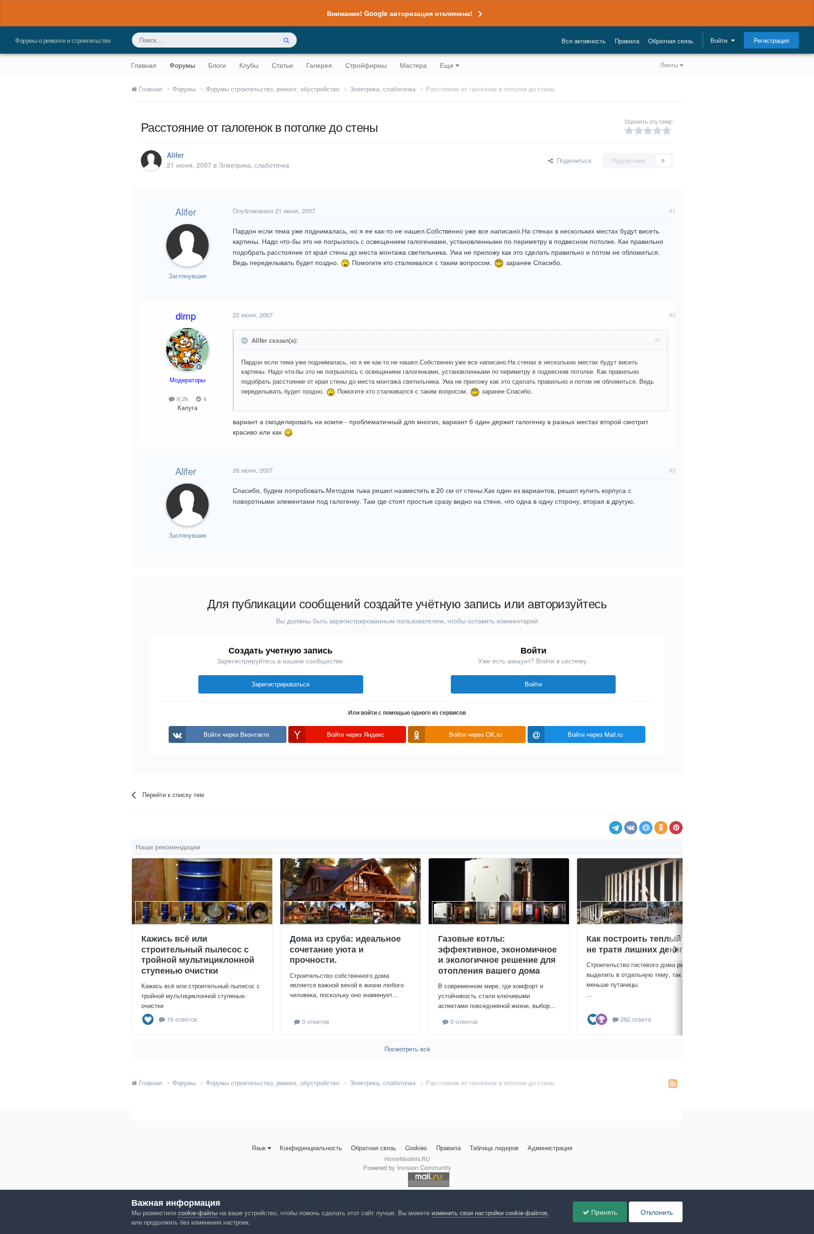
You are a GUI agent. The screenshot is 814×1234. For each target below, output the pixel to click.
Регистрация (771, 40)
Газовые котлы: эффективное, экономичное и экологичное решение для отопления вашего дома (497, 954)
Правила (627, 40)
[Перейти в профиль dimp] (187, 349)
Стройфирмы (366, 65)
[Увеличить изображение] (345, 262)
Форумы (182, 65)
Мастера (413, 65)
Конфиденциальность (311, 1147)
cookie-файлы (198, 1212)
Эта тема (250, 40)
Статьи (282, 65)
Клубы (249, 65)
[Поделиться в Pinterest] (676, 827)
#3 (672, 470)
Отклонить (656, 1212)
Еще (447, 65)
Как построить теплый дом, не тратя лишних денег (644, 943)
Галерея (319, 65)
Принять (603, 1212)
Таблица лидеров (494, 1147)
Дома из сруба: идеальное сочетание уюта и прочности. (345, 949)
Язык (259, 1147)
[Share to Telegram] (615, 827)
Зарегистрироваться (280, 683)
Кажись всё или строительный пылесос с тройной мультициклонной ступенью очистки (197, 954)
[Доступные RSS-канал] (673, 1082)
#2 (672, 314)
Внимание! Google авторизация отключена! (399, 13)
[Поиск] (286, 40)
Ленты (670, 64)
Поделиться (572, 160)
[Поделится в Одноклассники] (660, 827)
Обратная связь (670, 40)
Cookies (416, 1147)
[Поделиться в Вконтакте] (630, 827)
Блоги (217, 65)
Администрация (550, 1147)
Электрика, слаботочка (254, 164)
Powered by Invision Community (407, 1167)
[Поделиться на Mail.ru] (645, 827)
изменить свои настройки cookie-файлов (489, 1212)
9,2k (181, 398)
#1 (672, 210)
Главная (143, 65)
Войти (720, 40)
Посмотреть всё (407, 1048)
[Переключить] (245, 340)
